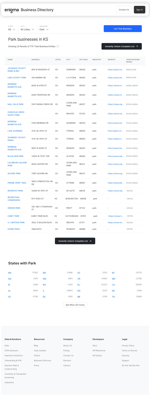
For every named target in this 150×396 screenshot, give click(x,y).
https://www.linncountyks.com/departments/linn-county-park (116, 77)
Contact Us (124, 9)
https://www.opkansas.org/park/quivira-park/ (116, 173)
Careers (66, 365)
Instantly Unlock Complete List (119, 46)
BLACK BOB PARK (15, 156)
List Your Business (123, 28)
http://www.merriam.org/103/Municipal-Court (116, 148)
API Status (97, 355)
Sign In (139, 9)
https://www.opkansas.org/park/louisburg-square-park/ (116, 164)
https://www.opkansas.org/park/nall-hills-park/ (116, 104)
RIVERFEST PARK (15, 191)
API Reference (99, 350)
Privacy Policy (128, 345)
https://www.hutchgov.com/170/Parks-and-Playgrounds (116, 216)
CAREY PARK (13, 216)
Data (7, 345)
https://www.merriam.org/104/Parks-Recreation (116, 85)
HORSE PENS (14, 229)
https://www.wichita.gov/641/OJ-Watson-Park (116, 222)
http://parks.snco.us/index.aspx (116, 131)
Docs (95, 345)
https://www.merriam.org (116, 95)
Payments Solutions (14, 355)
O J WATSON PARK (16, 222)
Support (125, 360)
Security (125, 355)
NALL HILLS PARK (15, 104)
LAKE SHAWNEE (15, 131)
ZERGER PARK (14, 208)
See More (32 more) (75, 305)
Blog (36, 345)
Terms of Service (129, 350)
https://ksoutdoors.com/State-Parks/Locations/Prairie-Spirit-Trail (116, 183)
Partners (67, 360)
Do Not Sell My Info (131, 365)
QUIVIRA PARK (14, 173)
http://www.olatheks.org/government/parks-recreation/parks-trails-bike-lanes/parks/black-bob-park (116, 156)
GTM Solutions (11, 350)
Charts (37, 355)
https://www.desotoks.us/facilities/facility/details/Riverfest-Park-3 (116, 191)
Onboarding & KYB (13, 360)
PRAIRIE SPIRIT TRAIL (17, 183)
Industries (9, 382)
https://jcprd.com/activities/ (116, 69)
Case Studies (40, 350)
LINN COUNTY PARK (17, 77)
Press (36, 365)
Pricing (66, 350)
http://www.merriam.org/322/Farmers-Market (116, 123)
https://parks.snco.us (116, 139)
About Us (67, 345)
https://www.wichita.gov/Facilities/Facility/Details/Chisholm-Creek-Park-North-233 (116, 113)
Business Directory (42, 360)
